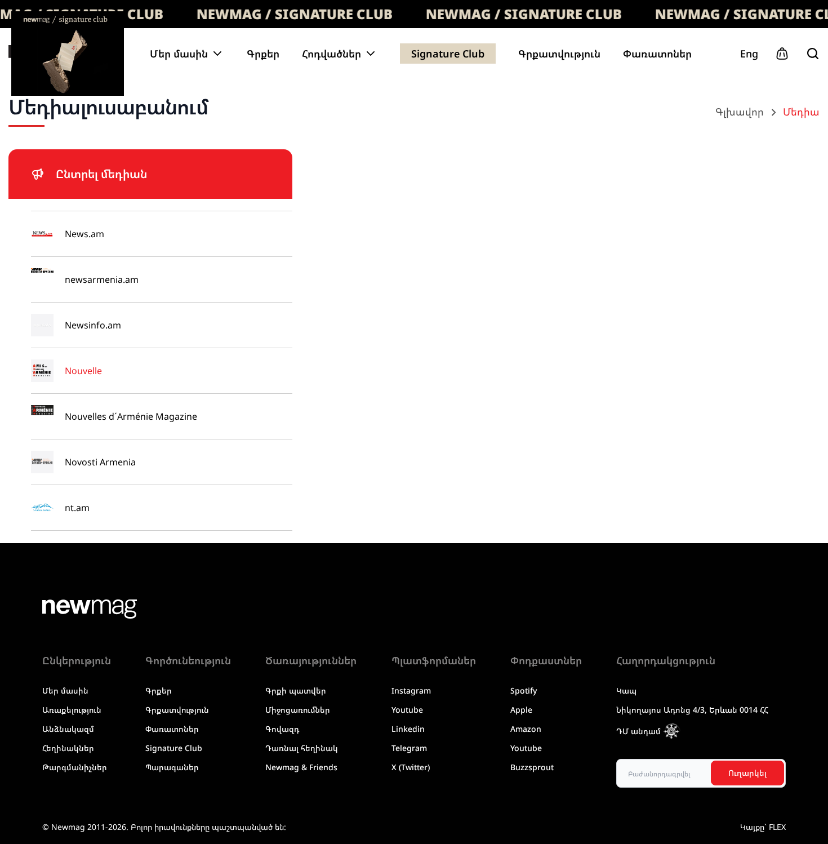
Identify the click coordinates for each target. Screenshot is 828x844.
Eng (749, 53)
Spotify (523, 690)
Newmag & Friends (301, 767)
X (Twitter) (410, 767)
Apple (521, 709)
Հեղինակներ (68, 748)
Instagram (411, 690)
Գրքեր (263, 53)
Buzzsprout (532, 767)
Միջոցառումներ (297, 709)
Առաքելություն (71, 709)
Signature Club (447, 53)
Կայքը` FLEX (763, 826)
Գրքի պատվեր (295, 690)
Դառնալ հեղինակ (301, 748)
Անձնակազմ (68, 728)
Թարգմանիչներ (74, 767)
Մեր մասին (65, 690)
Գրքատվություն (559, 53)
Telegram (409, 748)
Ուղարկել (747, 772)
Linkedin (408, 728)
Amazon (525, 728)
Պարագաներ (172, 767)
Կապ (626, 690)
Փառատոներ (657, 53)
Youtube (407, 709)
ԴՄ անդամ (638, 731)
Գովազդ (282, 728)
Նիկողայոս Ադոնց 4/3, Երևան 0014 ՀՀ (692, 709)
